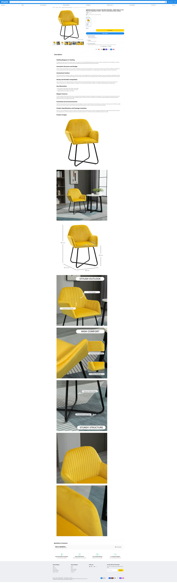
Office (23, 5)
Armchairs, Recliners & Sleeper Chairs (66, 7)
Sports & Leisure (110, 5)
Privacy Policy (55, 569)
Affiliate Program (55, 571)
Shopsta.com (67, 579)
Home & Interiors (43, 5)
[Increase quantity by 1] (94, 30)
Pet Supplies (88, 5)
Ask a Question (118, 546)
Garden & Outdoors (66, 5)
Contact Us (72, 571)
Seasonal (173, 5)
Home (54, 7)
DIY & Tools (153, 5)
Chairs (60, 7)
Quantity (87, 28)
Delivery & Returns (74, 569)
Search (72, 566)
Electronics (3, 5)
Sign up (120, 570)
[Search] (165, 2)
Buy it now (105, 33)
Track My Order (73, 570)
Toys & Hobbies (132, 5)
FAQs (72, 567)
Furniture (56, 7)
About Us (54, 567)
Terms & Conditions (56, 570)
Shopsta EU (71, 579)
